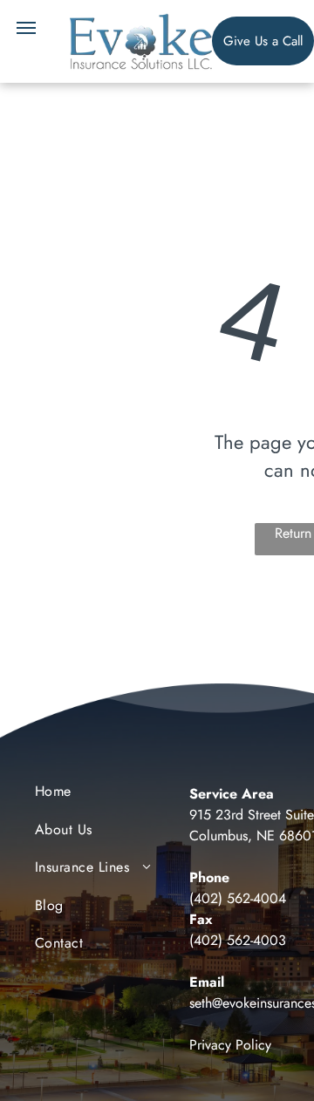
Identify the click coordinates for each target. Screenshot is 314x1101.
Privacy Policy (230, 1045)
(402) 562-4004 (237, 898)
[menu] (26, 27)
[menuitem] (105, 795)
